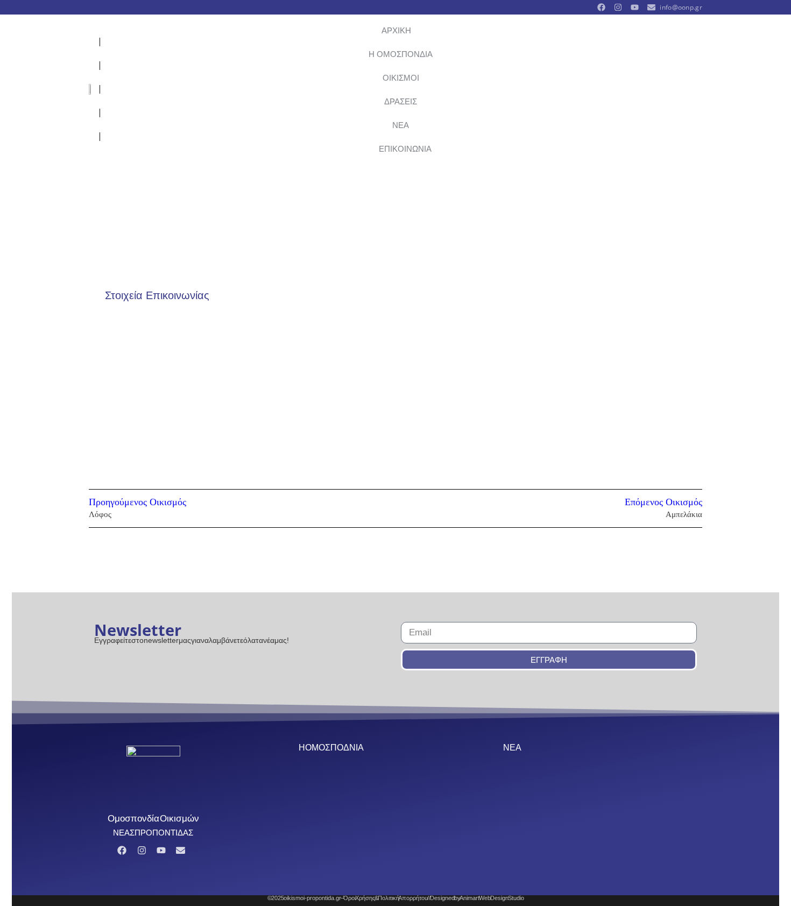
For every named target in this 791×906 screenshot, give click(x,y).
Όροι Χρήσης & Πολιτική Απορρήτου (385, 898)
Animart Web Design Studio (492, 898)
